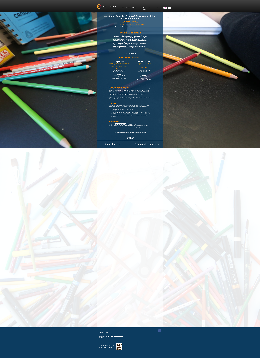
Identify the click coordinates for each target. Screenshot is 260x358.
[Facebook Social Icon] (159, 330)
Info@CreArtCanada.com (117, 336)
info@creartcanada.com (120, 123)
